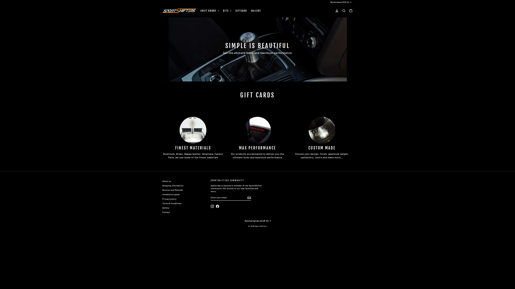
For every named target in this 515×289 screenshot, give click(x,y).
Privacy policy (169, 199)
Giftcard (241, 10)
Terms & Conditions (172, 203)
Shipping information (172, 185)
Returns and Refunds (172, 190)
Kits (226, 10)
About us (166, 181)
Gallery (256, 10)
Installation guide (171, 194)
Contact (166, 212)
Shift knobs (209, 10)
